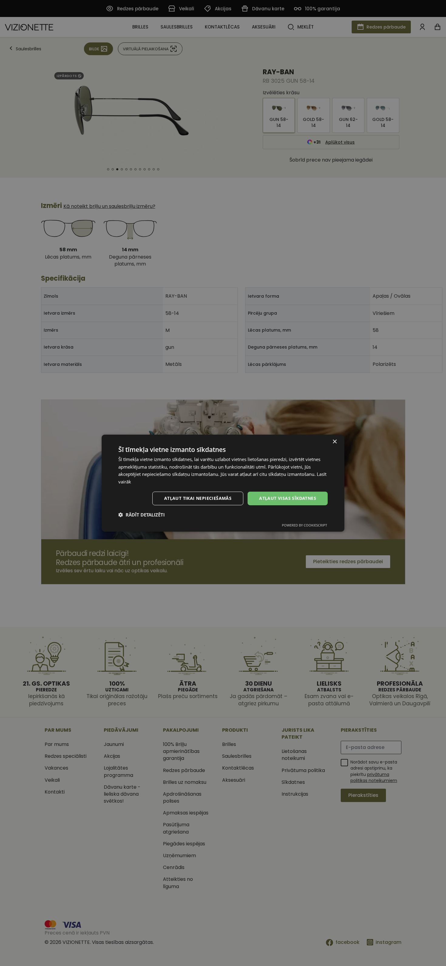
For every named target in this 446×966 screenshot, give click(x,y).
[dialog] (223, 482)
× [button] (334, 441)
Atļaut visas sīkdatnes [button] (287, 498)
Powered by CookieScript (304, 525)
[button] (141, 514)
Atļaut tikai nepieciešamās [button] (197, 498)
